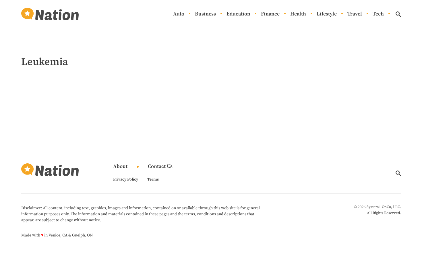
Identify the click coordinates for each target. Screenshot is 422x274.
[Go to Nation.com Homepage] (50, 14)
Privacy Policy (125, 179)
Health (298, 14)
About (120, 167)
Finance (270, 14)
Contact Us (160, 167)
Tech (378, 14)
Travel (354, 14)
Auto (178, 14)
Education (238, 14)
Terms (153, 179)
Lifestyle (327, 14)
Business (205, 14)
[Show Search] (398, 14)
